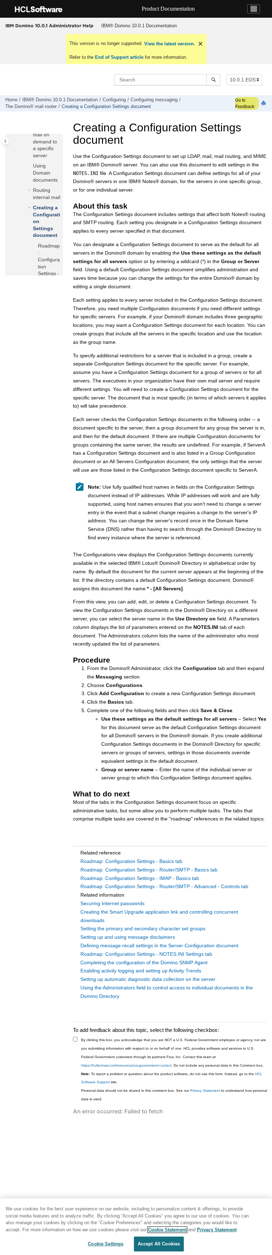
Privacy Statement (205, 1090)
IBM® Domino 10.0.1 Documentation (139, 25)
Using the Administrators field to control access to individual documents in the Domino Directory (166, 992)
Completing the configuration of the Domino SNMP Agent (144, 962)
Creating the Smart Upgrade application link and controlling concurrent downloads (159, 916)
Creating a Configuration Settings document (106, 106)
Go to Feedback (244, 103)
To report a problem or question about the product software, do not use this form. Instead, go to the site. (171, 1078)
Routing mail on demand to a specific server (45, 141)
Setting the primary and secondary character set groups (142, 928)
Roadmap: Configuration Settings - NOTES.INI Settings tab (146, 954)
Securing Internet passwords (112, 903)
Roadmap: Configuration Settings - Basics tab (131, 861)
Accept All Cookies (159, 1244)
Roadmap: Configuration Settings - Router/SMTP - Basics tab (148, 870)
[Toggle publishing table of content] (5, 141)
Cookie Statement (167, 1229)
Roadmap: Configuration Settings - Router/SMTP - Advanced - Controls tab (164, 886)
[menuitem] (139, 26)
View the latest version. (169, 43)
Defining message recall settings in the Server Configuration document (159, 945)
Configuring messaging (154, 99)
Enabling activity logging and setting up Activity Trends (140, 970)
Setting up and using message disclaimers (127, 937)
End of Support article (119, 57)
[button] (30, 166)
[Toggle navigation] (253, 8)
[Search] (213, 79)
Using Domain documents (45, 172)
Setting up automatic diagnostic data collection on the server (147, 979)
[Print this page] (264, 104)
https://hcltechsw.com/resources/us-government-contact (126, 1065)
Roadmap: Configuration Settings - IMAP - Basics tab (139, 878)
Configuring (114, 99)
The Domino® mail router (31, 106)
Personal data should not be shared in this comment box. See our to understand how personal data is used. (174, 1095)
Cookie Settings (105, 1244)
